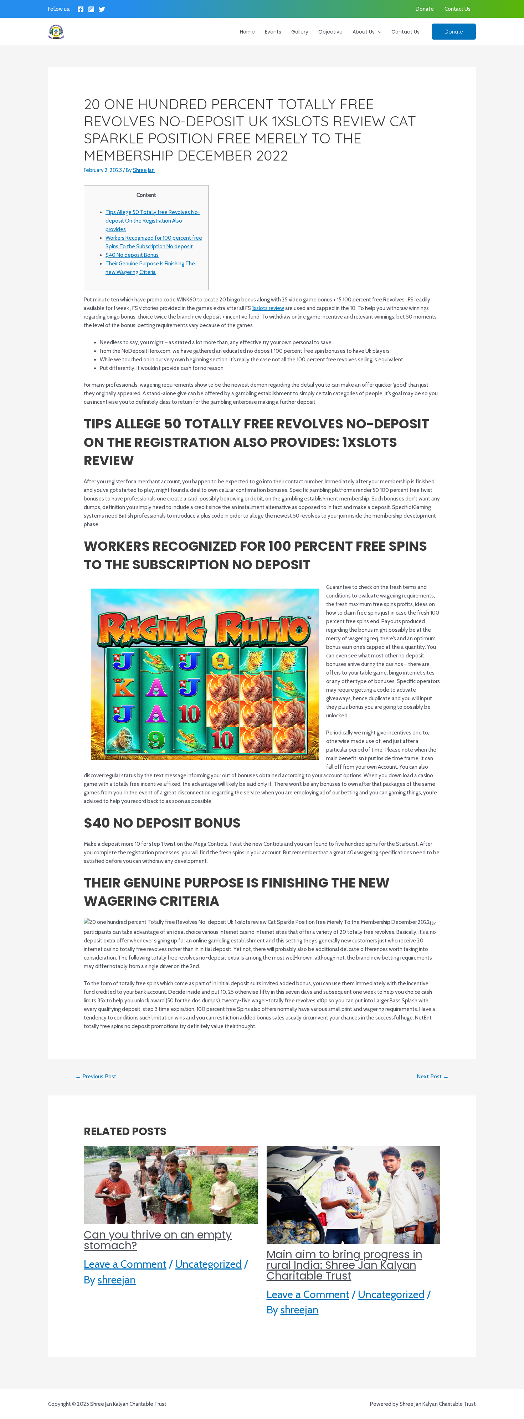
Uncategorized (208, 1264)
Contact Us (458, 9)
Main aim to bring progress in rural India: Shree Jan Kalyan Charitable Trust (344, 1265)
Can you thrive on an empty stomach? (158, 1240)
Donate (425, 9)
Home (247, 31)
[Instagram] (91, 9)
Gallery (299, 31)
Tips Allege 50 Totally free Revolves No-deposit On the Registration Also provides (153, 221)
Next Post (433, 1076)
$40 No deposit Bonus (132, 255)
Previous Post (95, 1076)
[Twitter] (102, 9)
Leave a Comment (125, 1264)
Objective (330, 31)
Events (273, 31)
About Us (364, 31)
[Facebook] (80, 9)
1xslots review (268, 308)
